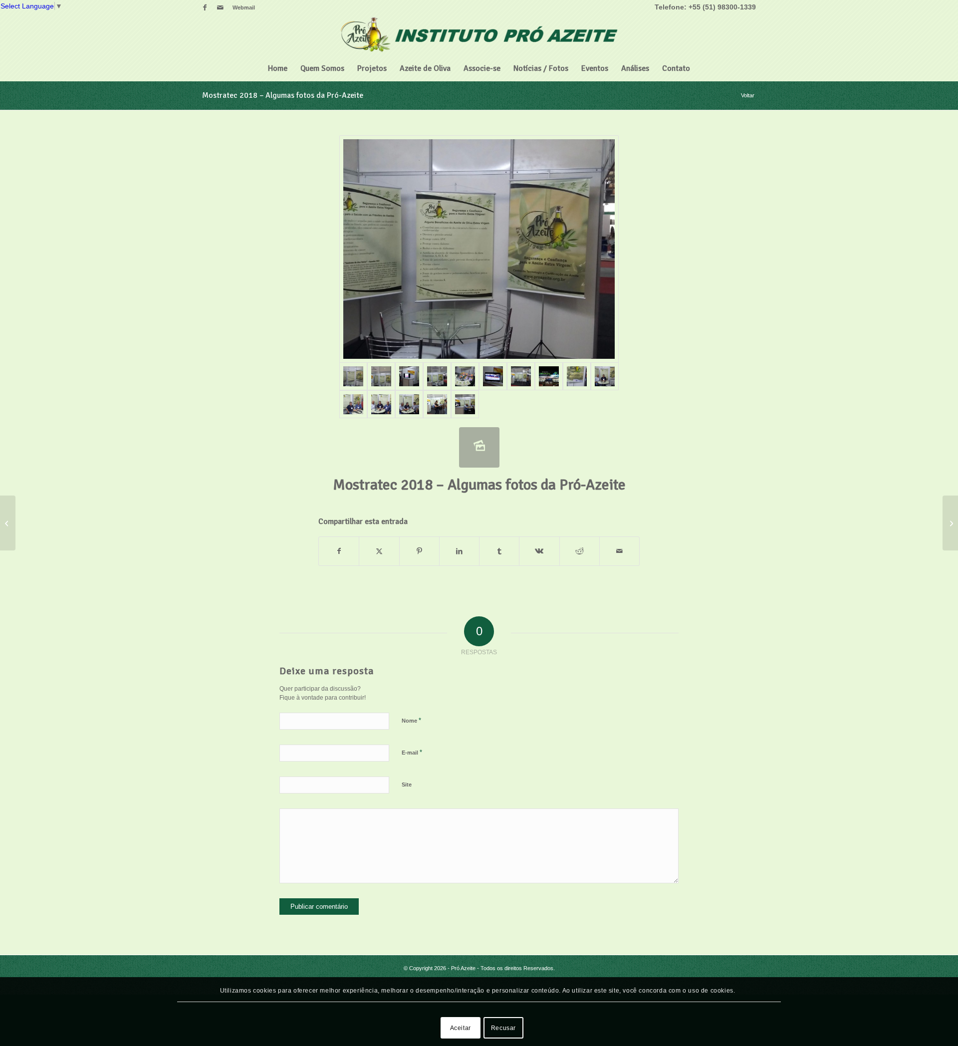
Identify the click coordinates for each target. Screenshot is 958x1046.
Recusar (503, 1027)
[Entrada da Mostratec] (549, 376)
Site (407, 784)
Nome (411, 720)
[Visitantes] (437, 404)
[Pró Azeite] (479, 35)
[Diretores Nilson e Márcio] (605, 376)
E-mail (412, 752)
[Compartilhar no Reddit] (579, 551)
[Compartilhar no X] (379, 551)
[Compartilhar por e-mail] (619, 551)
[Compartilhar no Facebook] (339, 551)
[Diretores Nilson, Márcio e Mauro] (409, 404)
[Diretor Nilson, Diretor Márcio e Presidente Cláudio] (381, 404)
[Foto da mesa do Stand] (465, 376)
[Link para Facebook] (205, 7)
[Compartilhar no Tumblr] (499, 551)
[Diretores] (465, 404)
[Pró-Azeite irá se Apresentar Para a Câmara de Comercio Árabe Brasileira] (950, 523)
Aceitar (460, 1027)
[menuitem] (241, 7)
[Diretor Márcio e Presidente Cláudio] (353, 404)
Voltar (747, 95)
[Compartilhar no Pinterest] (419, 551)
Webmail (244, 7)
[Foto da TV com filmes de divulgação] (493, 376)
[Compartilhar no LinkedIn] (459, 551)
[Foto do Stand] (479, 249)
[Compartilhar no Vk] (539, 551)
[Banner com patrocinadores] (577, 376)
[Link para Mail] (220, 7)
